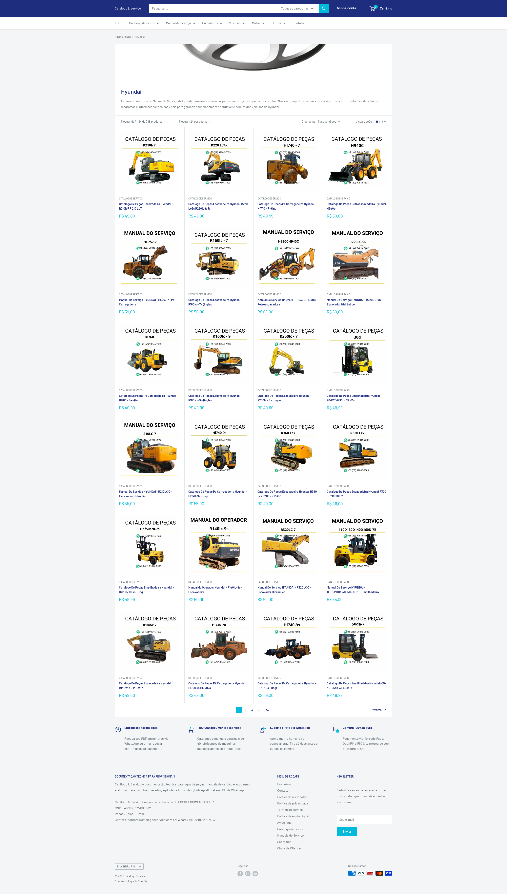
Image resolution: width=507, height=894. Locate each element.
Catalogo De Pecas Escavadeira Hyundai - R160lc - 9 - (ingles (215, 398)
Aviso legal (284, 822)
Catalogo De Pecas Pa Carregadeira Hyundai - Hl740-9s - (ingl (217, 494)
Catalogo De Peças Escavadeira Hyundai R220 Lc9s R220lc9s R (218, 206)
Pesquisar (284, 784)
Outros (276, 23)
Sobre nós (284, 841)
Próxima (376, 710)
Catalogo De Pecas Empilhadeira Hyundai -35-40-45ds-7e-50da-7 (356, 685)
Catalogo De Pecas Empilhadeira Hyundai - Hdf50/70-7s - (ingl (146, 590)
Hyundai (140, 36)
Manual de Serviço (178, 23)
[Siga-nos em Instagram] (248, 873)
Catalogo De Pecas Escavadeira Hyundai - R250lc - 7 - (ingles (284, 398)
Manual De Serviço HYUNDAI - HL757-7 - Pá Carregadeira (146, 302)
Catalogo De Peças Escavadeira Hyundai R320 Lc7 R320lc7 (356, 494)
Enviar (347, 831)
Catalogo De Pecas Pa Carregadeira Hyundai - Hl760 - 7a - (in (148, 398)
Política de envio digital (293, 816)
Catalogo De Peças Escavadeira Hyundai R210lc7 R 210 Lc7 (145, 206)
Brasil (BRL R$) (126, 866)
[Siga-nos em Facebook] (240, 873)
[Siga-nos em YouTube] (255, 873)
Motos (256, 23)
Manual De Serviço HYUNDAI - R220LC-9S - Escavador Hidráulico (355, 302)
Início (118, 23)
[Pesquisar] (324, 8)
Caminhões (210, 23)
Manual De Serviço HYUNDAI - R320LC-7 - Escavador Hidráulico (284, 590)
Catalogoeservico (338, 198)
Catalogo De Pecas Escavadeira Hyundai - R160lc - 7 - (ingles (215, 302)
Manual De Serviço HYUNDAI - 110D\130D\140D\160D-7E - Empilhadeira (353, 590)
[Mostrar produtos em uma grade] (377, 121)
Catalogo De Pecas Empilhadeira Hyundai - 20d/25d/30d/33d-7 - (354, 398)
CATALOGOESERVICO (131, 198)
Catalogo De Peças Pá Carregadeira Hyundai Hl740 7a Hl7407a (216, 685)
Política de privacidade (292, 803)
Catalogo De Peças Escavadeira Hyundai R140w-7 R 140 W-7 (145, 685)
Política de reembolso (292, 797)
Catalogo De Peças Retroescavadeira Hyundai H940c (356, 206)
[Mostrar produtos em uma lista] (384, 121)
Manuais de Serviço (290, 835)
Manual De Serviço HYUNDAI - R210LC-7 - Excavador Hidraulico (145, 494)
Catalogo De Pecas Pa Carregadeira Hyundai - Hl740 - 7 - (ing (286, 206)
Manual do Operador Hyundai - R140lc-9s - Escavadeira (215, 590)
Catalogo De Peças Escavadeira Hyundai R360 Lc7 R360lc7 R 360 (287, 494)
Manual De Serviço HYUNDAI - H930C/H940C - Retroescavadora (287, 302)
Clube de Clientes (289, 848)
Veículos (235, 23)
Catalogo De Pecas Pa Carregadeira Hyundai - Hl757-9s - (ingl (286, 685)
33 (267, 710)
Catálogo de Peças (142, 23)
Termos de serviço (290, 809)
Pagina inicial (123, 36)
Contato (298, 23)
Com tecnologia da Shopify (131, 881)
